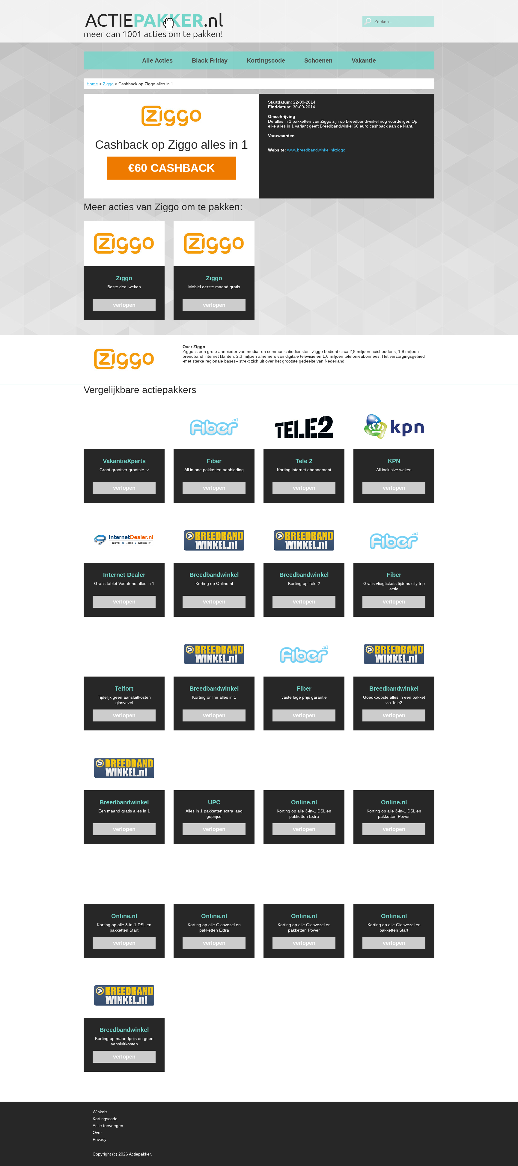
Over (97, 1132)
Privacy (99, 1139)
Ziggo (108, 83)
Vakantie (364, 60)
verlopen (124, 305)
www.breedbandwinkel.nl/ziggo (316, 150)
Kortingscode (266, 60)
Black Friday (210, 60)
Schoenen (318, 60)
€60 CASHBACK (171, 168)
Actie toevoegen (108, 1125)
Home (92, 83)
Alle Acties (157, 60)
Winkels (100, 1111)
